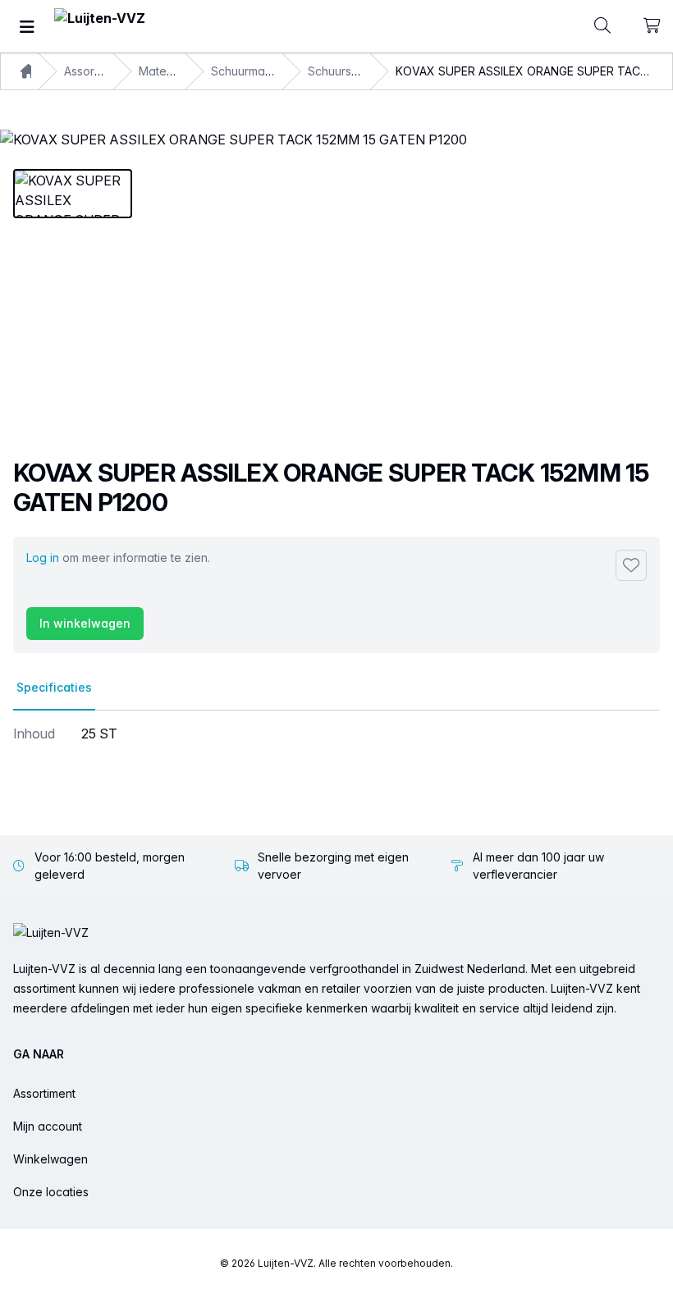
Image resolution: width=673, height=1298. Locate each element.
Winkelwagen (50, 1159)
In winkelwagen (84, 623)
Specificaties (54, 687)
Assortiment (44, 1093)
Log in (42, 557)
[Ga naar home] (99, 26)
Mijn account (47, 1126)
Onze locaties (51, 1192)
